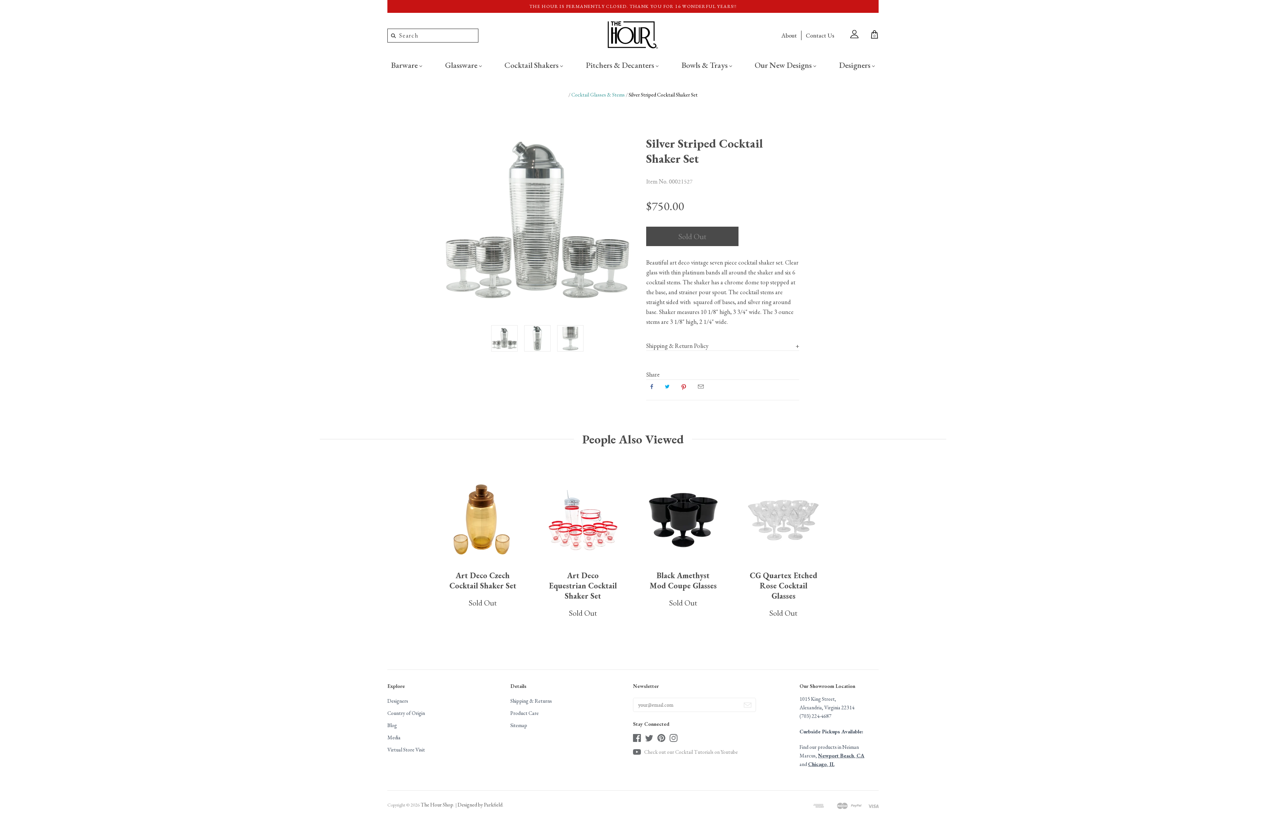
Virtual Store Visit (406, 749)
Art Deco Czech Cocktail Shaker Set (482, 580)
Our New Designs (784, 65)
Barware (405, 65)
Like (651, 386)
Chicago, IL (821, 764)
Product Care (524, 713)
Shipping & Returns (531, 700)
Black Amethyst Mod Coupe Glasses (683, 580)
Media (394, 737)
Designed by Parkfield (480, 804)
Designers (855, 65)
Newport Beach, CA (841, 755)
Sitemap (518, 725)
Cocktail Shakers (532, 65)
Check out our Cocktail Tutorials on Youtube (691, 752)
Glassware (462, 65)
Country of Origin (406, 713)
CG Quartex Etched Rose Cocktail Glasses (783, 585)
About (789, 35)
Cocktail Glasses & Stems (598, 94)
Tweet (667, 386)
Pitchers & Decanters (621, 65)
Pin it (683, 386)
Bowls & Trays (705, 65)
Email (701, 386)
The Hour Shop (437, 804)
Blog (392, 725)
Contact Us (820, 35)
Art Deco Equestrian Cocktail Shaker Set (583, 585)
